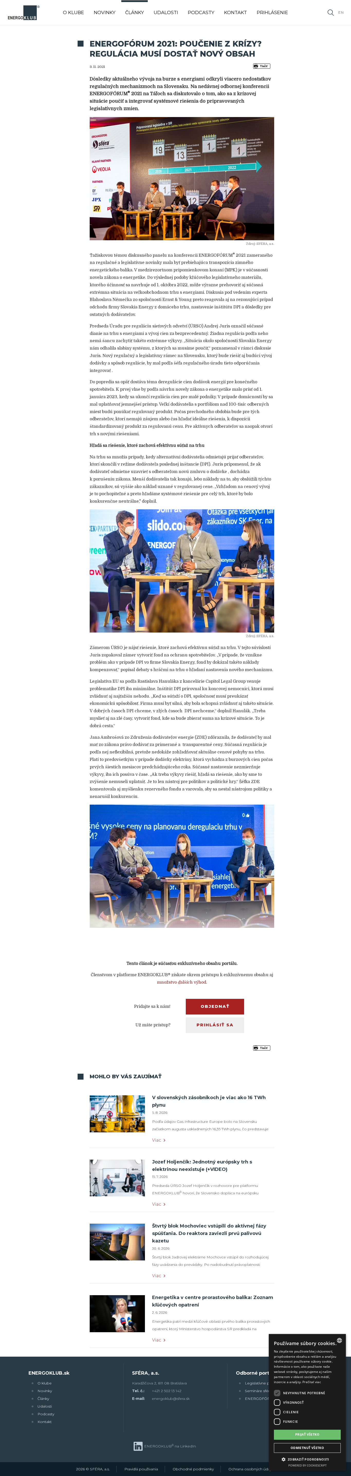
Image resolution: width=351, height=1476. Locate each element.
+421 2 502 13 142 (166, 1391)
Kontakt (45, 1421)
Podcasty (46, 1414)
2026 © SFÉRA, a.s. (93, 1469)
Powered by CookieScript (307, 1465)
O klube (45, 1383)
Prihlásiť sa (215, 1024)
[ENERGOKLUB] (23, 12)
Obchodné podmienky (193, 1469)
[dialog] (307, 1402)
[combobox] (339, 1340)
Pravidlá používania (141, 1469)
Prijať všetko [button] (307, 1434)
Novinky (45, 1391)
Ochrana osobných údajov (251, 1469)
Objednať (215, 1006)
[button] (307, 1459)
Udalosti (45, 1406)
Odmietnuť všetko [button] (307, 1448)
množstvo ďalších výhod (181, 982)
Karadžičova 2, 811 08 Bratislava (159, 1383)
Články (43, 1398)
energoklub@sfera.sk (171, 1398)
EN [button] (341, 12)
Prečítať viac (311, 1382)
